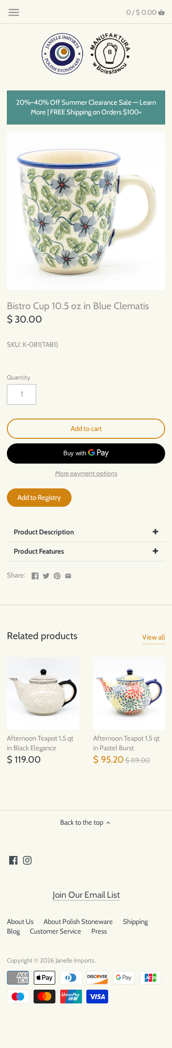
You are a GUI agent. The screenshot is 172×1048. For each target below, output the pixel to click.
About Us (20, 922)
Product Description (44, 532)
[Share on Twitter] (46, 574)
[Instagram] (27, 860)
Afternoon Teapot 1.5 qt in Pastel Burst (126, 743)
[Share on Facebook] (35, 574)
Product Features (39, 551)
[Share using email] (68, 574)
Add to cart (86, 429)
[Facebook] (13, 860)
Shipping (135, 922)
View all (153, 637)
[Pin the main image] (57, 574)
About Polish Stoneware (78, 922)
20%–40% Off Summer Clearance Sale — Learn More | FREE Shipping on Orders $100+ (86, 107)
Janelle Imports (74, 960)
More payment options (86, 473)
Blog (13, 931)
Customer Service (55, 931)
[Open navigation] (14, 12)
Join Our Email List (86, 894)
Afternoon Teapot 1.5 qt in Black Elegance (40, 743)
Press (99, 931)
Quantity (18, 377)
